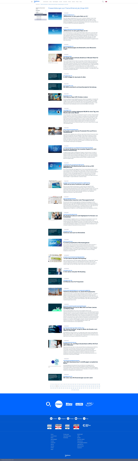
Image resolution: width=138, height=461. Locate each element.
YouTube (80, 418)
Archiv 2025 (39, 16)
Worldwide (65, 437)
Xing (87, 418)
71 (85, 388)
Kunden (60, 1)
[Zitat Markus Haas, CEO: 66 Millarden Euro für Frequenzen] (73, 281)
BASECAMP (80, 434)
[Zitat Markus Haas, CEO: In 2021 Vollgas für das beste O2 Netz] (73, 77)
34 (60, 386)
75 (93, 388)
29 (50, 386)
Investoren (65, 1)
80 (74, 389)
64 (71, 388)
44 (81, 386)
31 (54, 386)
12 (68, 384)
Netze (50, 1)
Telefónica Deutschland (44, 4)
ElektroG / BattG (80, 439)
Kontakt (79, 437)
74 (91, 388)
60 (63, 388)
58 (59, 388)
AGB (78, 436)
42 (77, 386)
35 (62, 386)
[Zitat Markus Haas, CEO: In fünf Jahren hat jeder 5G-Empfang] (73, 271)
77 (97, 388)
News (81, 1)
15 (73, 384)
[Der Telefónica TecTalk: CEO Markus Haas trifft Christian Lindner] (73, 99)
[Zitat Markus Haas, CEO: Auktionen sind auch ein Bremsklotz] (73, 232)
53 (99, 386)
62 (67, 388)
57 (57, 388)
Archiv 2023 (66, 4)
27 (97, 384)
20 (83, 384)
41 (75, 386)
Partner (69, 1)
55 (53, 388)
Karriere (73, 1)
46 (85, 386)
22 (86, 384)
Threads (72, 418)
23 (88, 384)
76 (95, 388)
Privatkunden (66, 434)
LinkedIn (55, 418)
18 (79, 384)
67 (77, 388)
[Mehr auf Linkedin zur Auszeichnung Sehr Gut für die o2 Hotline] (67, 426)
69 (81, 388)
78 (99, 388)
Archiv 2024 (39, 18)
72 (87, 388)
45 (83, 386)
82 (78, 389)
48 (89, 386)
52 (97, 386)
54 (51, 388)
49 (91, 386)
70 (83, 388)
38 (69, 386)
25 (93, 384)
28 (99, 384)
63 (69, 388)
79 (72, 389)
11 (66, 384)
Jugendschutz (80, 444)
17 (77, 384)
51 (95, 386)
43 (79, 386)
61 (65, 388)
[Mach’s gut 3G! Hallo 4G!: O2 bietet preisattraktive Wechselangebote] (73, 245)
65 (73, 388)
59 (61, 388)
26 (95, 384)
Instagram (63, 418)
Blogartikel (38, 10)
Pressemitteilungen (61, 4)
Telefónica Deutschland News (52, 4)
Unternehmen (45, 1)
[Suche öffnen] (103, 1)
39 (71, 386)
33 (58, 386)
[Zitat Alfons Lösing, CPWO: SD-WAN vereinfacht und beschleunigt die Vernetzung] (73, 87)
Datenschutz (80, 441)
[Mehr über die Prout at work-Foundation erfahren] (87, 426)
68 (79, 388)
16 (75, 384)
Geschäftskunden (67, 436)
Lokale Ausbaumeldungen (39, 13)
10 (64, 384)
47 (87, 386)
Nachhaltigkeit (55, 1)
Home (52, 434)
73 (89, 388)
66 (75, 388)
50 (93, 386)
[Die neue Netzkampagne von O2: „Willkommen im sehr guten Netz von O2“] (73, 18)
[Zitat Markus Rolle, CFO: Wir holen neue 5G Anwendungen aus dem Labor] (73, 377)
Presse (77, 1)
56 (55, 388)
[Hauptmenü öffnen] (31, 1)
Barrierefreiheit (80, 446)
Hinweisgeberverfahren (82, 442)
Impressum (79, 447)
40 (73, 386)
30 (52, 386)
